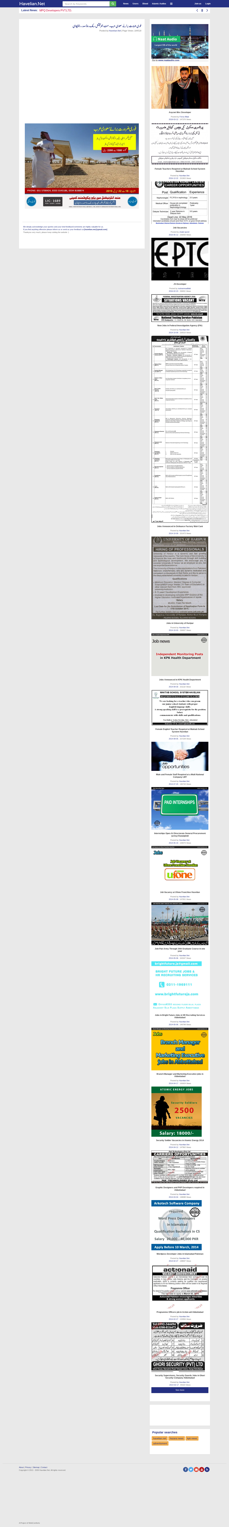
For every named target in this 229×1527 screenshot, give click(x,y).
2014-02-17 (174, 1385)
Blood (145, 4)
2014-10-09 (174, 333)
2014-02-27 (174, 1261)
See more (180, 1390)
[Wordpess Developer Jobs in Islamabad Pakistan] (179, 1225)
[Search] (112, 4)
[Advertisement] (178, 1414)
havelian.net (159, 1438)
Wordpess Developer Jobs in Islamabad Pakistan (180, 1254)
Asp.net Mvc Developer (180, 112)
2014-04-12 (174, 1147)
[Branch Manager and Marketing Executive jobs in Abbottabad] (179, 1049)
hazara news (176, 1438)
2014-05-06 (174, 958)
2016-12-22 (174, 178)
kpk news (192, 1438)
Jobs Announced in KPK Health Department (180, 680)
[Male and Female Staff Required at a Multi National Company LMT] (179, 756)
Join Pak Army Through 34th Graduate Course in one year (180, 950)
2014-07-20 (174, 784)
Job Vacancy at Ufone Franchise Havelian (180, 892)
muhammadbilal (184, 288)
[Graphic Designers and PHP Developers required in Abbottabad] (179, 1167)
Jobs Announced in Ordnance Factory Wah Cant (180, 526)
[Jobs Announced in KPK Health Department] (179, 654)
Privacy (28, 1467)
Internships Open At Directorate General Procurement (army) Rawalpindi (180, 834)
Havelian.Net (115, 31)
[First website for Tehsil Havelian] (38, 4)
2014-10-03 (174, 630)
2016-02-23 (174, 291)
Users (135, 4)
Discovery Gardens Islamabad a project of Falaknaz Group (74, 10)
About (21, 1467)
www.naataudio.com (168, 60)
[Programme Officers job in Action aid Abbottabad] (179, 1286)
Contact (44, 1467)
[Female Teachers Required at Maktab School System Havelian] (179, 144)
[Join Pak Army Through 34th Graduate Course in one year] (179, 923)
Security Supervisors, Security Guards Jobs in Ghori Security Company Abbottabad (180, 1376)
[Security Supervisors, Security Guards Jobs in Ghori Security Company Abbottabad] (179, 1347)
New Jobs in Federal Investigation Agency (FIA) (179, 325)
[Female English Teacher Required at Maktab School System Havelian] (179, 708)
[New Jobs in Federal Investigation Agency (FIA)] (179, 308)
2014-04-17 (174, 1083)
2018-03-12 (174, 119)
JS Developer (180, 284)
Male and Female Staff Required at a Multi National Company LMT (180, 775)
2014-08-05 (174, 739)
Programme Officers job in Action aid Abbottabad (180, 1312)
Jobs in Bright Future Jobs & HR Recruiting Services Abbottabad (180, 1016)
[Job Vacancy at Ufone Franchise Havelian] (179, 867)
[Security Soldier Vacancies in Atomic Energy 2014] (179, 1112)
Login (208, 4)
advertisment (160, 1443)
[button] (171, 3)
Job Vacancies (180, 228)
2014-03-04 (174, 1197)
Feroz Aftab (184, 117)
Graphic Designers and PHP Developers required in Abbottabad (179, 1188)
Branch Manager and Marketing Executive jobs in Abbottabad (180, 1075)
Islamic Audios (159, 4)
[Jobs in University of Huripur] (179, 578)
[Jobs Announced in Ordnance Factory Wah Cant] (179, 429)
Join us (197, 4)
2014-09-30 (174, 687)
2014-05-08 (174, 899)
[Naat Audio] (179, 41)
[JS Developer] (179, 259)
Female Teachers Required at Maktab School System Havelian (180, 170)
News (126, 4)
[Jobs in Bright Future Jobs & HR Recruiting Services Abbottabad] (179, 986)
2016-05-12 (174, 235)
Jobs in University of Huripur (180, 623)
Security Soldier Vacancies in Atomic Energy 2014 (180, 1140)
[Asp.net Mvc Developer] (179, 87)
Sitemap (36, 1467)
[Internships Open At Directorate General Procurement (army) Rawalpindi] (179, 808)
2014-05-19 (174, 843)
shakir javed (184, 232)
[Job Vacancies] (179, 202)
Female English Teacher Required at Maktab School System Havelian (179, 730)
